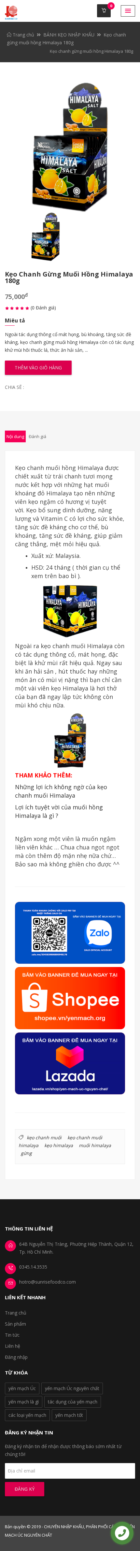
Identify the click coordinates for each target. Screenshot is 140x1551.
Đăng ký (25, 1489)
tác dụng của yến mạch (72, 1402)
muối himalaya (95, 1145)
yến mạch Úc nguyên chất (72, 1388)
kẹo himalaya (58, 1145)
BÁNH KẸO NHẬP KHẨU (68, 35)
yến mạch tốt (69, 1415)
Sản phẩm (15, 1324)
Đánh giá (37, 436)
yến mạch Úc (22, 1388)
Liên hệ (12, 1346)
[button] (128, 11)
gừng (26, 1153)
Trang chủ (22, 35)
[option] (70, 147)
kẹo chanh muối (44, 1137)
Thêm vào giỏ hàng (38, 367)
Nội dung (15, 436)
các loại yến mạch (27, 1415)
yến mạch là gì (23, 1402)
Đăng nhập (16, 1357)
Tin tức (12, 1335)
